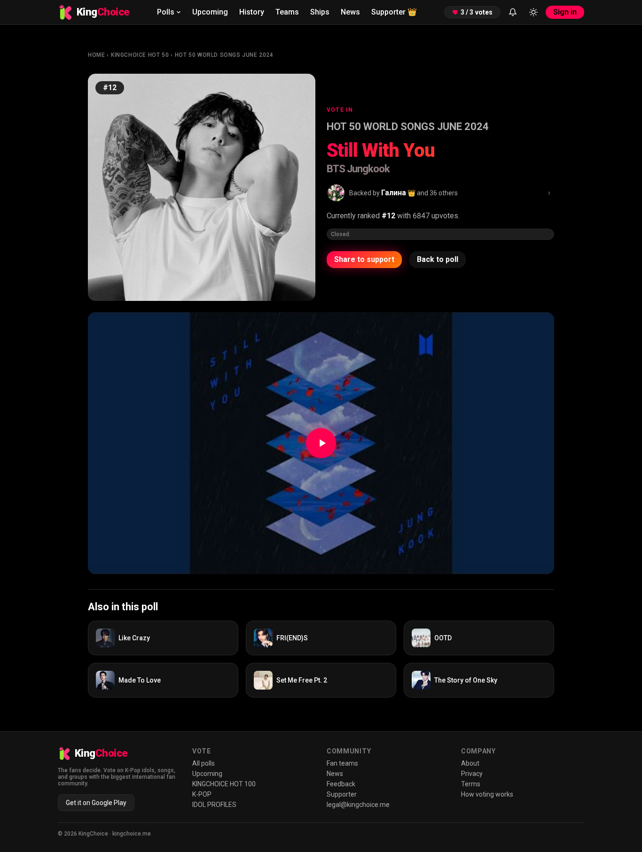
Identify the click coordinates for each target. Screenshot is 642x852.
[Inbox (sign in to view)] (512, 12)
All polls (203, 763)
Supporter (394, 12)
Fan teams (342, 763)
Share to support (364, 259)
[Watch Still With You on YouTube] (321, 443)
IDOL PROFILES (214, 804)
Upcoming (210, 12)
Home (96, 55)
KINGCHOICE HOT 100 (224, 784)
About (470, 763)
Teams (287, 12)
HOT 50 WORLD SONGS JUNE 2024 (224, 55)
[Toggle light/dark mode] (533, 12)
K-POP (201, 794)
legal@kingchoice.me (358, 804)
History (251, 12)
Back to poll (437, 259)
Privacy (472, 773)
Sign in (565, 12)
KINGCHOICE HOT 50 (140, 55)
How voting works (487, 794)
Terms (470, 784)
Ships (319, 12)
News (350, 12)
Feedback (341, 784)
